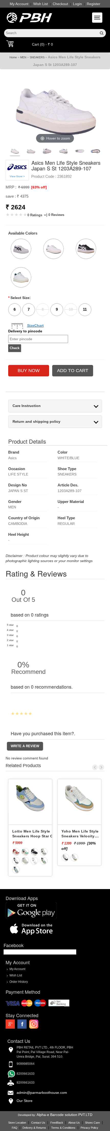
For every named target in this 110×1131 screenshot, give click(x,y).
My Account (19, 4)
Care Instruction (27, 406)
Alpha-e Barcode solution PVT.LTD (64, 1115)
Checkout (60, 4)
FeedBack (56, 1122)
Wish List (40, 4)
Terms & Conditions (63, 1127)
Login (77, 4)
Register (93, 4)
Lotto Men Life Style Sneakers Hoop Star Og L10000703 (34, 836)
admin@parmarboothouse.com (42, 1093)
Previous (95, 767)
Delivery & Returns (34, 1127)
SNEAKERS (37, 57)
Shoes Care (92, 1122)
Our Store (24, 1101)
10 (71, 309)
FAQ (14, 1127)
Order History (18, 982)
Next (101, 767)
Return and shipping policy (36, 422)
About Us (74, 1122)
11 (85, 309)
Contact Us (38, 1122)
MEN (23, 57)
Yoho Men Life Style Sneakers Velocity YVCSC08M (80, 836)
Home (13, 57)
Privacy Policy (89, 1127)
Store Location (17, 1122)
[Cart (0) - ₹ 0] (10, 43)
